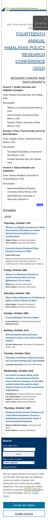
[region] (24, 494)
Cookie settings (32, 490)
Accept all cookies (24, 505)
